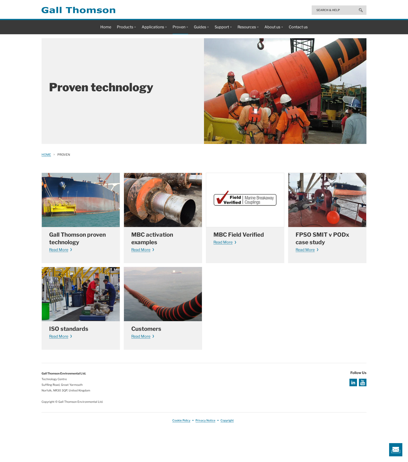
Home (46, 154)
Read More (58, 250)
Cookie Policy (181, 420)
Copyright (227, 420)
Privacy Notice (205, 420)
